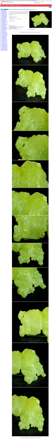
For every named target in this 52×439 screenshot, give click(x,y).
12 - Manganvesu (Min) (4, 21)
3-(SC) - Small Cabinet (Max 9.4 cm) (15, 26)
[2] (31, 32)
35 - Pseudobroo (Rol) (4, 45)
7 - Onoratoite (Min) (4, 16)
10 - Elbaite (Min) (3, 19)
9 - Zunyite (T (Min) (4, 18)
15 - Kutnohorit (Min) (4, 24)
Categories (6, 5)
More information (33, 0)
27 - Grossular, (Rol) (4, 36)
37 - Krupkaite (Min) (4, 47)
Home (2, 5)
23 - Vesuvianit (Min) (4, 32)
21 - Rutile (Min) (3, 30)
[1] (25, 32)
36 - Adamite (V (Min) (4, 46)
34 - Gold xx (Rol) (3, 44)
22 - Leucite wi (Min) (4, 31)
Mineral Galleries (12, 5)
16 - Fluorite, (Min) (3, 25)
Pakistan (22, 26)
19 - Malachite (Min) (4, 28)
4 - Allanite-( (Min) (4, 13)
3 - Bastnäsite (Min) (4, 12)
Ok (37, 0)
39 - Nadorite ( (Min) (4, 49)
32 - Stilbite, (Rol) (3, 42)
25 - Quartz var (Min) (4, 34)
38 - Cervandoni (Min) (4, 48)
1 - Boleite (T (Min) (3, 10)
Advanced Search (37, 2)
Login (50, 7)
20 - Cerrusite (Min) (4, 29)
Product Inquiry (12, 20)
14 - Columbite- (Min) (4, 23)
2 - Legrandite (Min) (4, 11)
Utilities (18, 5)
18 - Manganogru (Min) (4, 27)
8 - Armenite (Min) (4, 17)
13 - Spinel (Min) (3, 22)
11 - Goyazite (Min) (3, 20)
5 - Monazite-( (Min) (4, 14)
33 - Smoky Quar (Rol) (4, 43)
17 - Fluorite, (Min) (3, 26)
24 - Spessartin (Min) (4, 33)
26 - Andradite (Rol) (4, 35)
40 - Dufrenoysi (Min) (4, 50)
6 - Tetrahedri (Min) (4, 15)
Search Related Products (13, 27)
